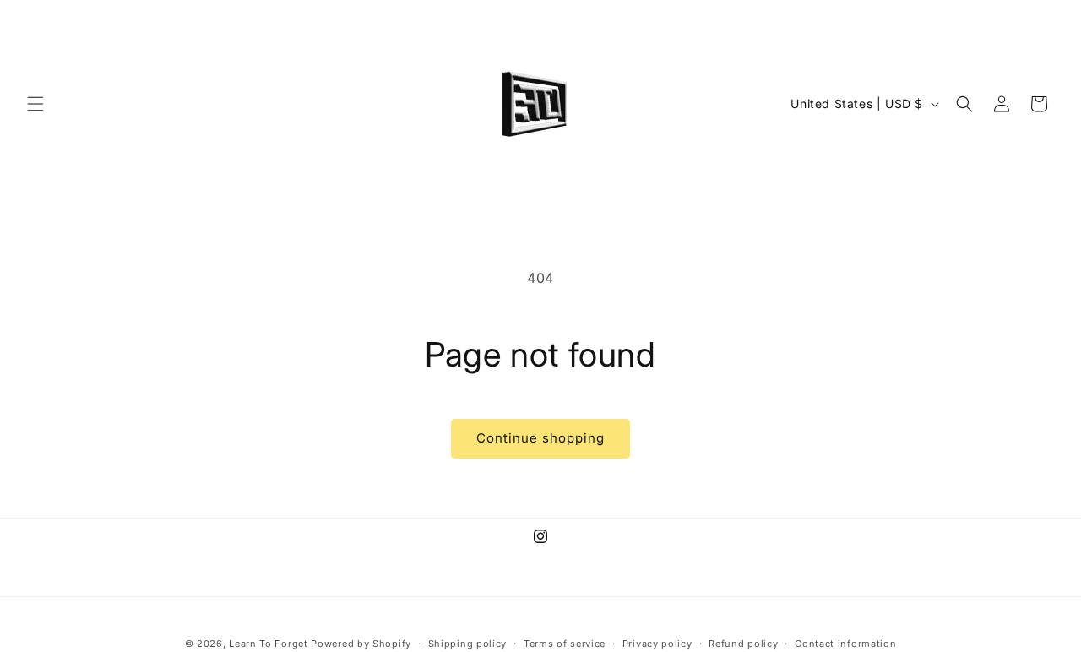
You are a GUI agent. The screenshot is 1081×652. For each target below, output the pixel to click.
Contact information (845, 643)
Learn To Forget (268, 643)
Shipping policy (468, 643)
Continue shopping (540, 438)
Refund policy (743, 643)
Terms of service (565, 643)
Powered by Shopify (361, 643)
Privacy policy (657, 643)
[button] (35, 103)
